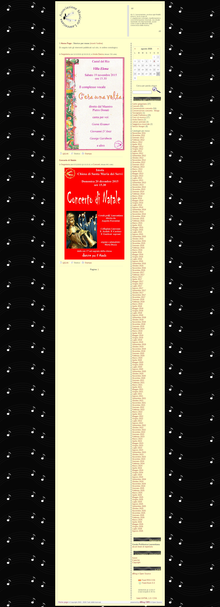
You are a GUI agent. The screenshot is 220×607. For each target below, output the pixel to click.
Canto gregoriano (139, 104)
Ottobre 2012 (137, 158)
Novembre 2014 (139, 214)
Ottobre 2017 (137, 293)
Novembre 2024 (139, 484)
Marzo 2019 (137, 331)
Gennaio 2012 (138, 138)
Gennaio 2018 (138, 299)
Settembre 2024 (139, 479)
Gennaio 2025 (138, 488)
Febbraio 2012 (138, 140)
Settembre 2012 (139, 155)
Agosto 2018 (137, 315)
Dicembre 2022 (138, 432)
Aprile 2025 (137, 495)
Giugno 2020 (137, 365)
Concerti (96, 164)
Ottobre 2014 (137, 212)
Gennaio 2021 (138, 380)
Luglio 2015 (137, 232)
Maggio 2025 (137, 497)
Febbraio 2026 (138, 517)
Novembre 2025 (139, 511)
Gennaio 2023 (138, 434)
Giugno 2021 (137, 391)
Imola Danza (98, 54)
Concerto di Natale (67, 160)
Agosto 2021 (137, 396)
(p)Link (65, 154)
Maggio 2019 (137, 335)
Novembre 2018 (139, 322)
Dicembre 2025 (138, 513)
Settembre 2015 (139, 236)
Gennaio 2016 (138, 245)
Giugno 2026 (137, 526)
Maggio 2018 (137, 308)
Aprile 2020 (137, 360)
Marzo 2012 (137, 142)
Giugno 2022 (137, 418)
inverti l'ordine (96, 43)
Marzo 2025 (137, 493)
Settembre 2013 (139, 182)
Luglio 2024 (137, 475)
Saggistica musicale (141, 124)
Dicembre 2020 (138, 378)
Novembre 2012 (139, 160)
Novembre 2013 (139, 187)
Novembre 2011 (139, 133)
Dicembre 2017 (138, 297)
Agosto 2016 (137, 261)
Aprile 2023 (137, 441)
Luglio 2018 (137, 313)
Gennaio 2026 (138, 515)
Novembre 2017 (139, 295)
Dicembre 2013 (138, 189)
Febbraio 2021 (138, 382)
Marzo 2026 (137, 520)
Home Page (66, 43)
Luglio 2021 (137, 394)
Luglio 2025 (137, 502)
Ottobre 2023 (137, 454)
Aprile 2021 (137, 387)
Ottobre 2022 (137, 427)
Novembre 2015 (139, 241)
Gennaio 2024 (138, 461)
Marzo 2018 (137, 304)
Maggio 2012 (137, 146)
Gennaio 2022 (138, 407)
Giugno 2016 (137, 257)
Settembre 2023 (139, 452)
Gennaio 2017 (138, 272)
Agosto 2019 (137, 342)
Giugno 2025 (137, 499)
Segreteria (65, 54)
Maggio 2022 (137, 416)
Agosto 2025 (137, 504)
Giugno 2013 (137, 176)
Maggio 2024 (137, 470)
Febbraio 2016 (138, 248)
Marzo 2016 (137, 250)
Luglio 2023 (137, 448)
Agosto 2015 (137, 234)
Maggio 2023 (137, 443)
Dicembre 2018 (138, 324)
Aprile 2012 (137, 144)
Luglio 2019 (137, 340)
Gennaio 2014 (138, 191)
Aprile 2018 (137, 306)
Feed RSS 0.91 (148, 580)
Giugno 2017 (137, 284)
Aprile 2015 (137, 225)
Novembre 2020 (139, 376)
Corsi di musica (139, 117)
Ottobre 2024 (137, 481)
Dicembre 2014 (138, 216)
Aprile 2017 (137, 279)
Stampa (88, 154)
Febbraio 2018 (138, 302)
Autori (134, 558)
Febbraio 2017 (138, 275)
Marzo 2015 (137, 223)
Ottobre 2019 (137, 347)
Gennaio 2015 (138, 218)
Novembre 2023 (139, 457)
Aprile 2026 (137, 522)
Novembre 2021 (139, 403)
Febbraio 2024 (138, 463)
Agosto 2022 (137, 423)
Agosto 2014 (137, 207)
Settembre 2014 (139, 209)
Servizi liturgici (138, 126)
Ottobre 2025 (137, 508)
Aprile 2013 (137, 171)
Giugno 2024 (137, 472)
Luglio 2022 (137, 421)
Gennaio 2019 (138, 326)
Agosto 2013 (137, 180)
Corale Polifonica (139, 115)
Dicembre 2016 (138, 270)
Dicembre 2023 (138, 459)
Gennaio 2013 (138, 164)
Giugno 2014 (137, 203)
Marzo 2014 (137, 196)
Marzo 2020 (137, 358)
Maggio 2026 (137, 524)
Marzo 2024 (137, 466)
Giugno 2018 (137, 311)
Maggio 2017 (137, 281)
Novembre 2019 (139, 349)
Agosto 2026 (137, 531)
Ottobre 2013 (137, 185)
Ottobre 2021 (137, 400)
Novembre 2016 (139, 268)
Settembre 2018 (139, 317)
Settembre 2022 (139, 425)
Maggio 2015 (137, 227)
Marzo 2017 (137, 277)
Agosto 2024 (137, 477)
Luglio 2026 (137, 529)
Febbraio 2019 (138, 329)
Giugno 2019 (137, 338)
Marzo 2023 (137, 439)
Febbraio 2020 (138, 356)
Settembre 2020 (139, 371)
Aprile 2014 (137, 198)
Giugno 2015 (137, 230)
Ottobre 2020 (137, 374)
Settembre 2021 (139, 398)
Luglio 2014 (137, 205)
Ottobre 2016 (137, 266)
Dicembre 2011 (138, 135)
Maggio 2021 (137, 389)
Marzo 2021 (137, 385)
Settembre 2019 (139, 344)
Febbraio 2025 (138, 490)
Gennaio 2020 (138, 353)
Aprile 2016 (137, 252)
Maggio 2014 (137, 200)
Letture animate (139, 122)
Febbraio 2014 (138, 194)
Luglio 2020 (137, 367)
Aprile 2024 (137, 468)
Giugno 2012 (137, 149)
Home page (63, 602)
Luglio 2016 (137, 259)
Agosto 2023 (137, 450)
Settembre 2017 (139, 290)
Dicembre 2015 (138, 243)
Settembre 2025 (139, 506)
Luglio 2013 (137, 178)
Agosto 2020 (137, 369)
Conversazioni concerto (142, 108)
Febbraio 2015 (138, 221)
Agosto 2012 (137, 153)
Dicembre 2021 (138, 405)
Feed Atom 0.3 (148, 583)
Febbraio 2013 (138, 167)
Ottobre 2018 (137, 320)
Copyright (136, 562)
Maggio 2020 (137, 362)
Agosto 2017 (137, 288)
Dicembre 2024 (138, 486)
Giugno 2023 (137, 445)
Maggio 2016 (137, 254)
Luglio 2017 (137, 286)
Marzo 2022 (137, 412)
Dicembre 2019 (138, 351)
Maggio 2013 (137, 173)
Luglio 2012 (137, 151)
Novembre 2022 (139, 430)
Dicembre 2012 (138, 162)
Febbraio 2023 (138, 436)
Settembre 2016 (139, 263)
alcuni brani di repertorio (142, 547)
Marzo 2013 (137, 169)
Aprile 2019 (137, 333)
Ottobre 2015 (137, 239)
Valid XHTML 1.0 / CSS (146, 598)
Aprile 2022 (137, 414)
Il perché (136, 560)
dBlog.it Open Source (141, 574)
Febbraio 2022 (138, 409)
